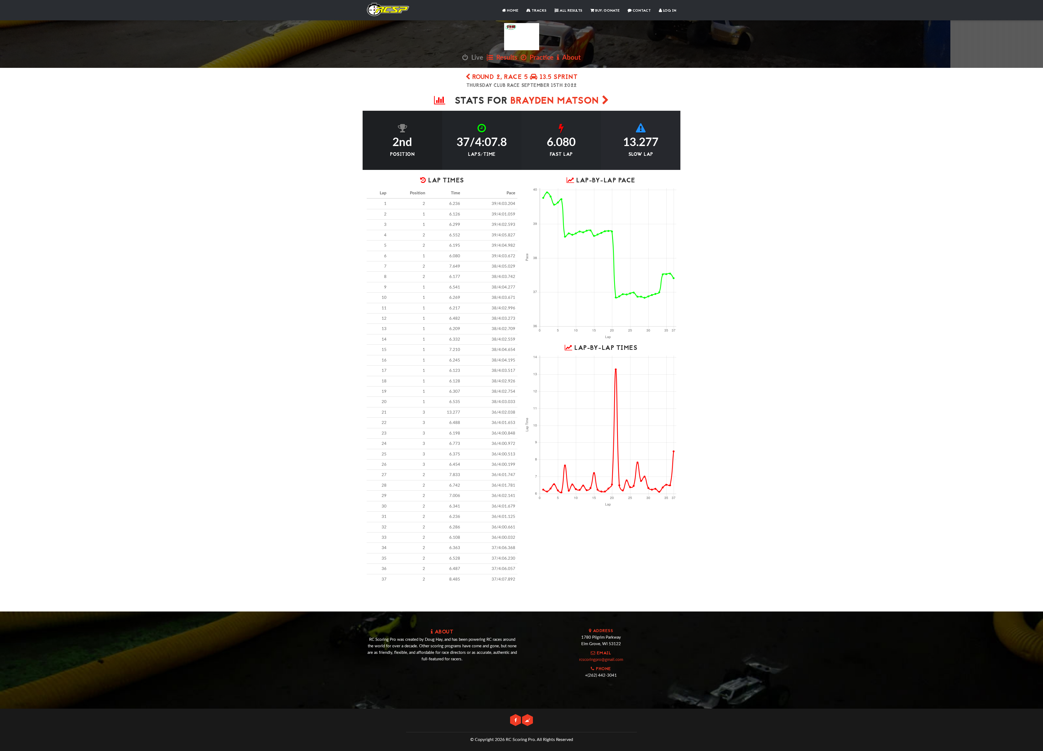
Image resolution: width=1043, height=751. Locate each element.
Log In (669, 11)
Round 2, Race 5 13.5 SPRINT (523, 77)
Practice (540, 58)
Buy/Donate (607, 11)
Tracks (538, 11)
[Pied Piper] (527, 720)
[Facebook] (516, 720)
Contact (641, 11)
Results (505, 58)
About (570, 58)
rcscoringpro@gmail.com (601, 660)
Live (475, 58)
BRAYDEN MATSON (556, 101)
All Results (570, 11)
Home (512, 11)
